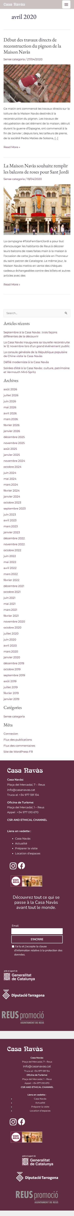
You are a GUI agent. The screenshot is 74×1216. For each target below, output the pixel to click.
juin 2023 (10, 514)
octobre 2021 (12, 591)
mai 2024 (10, 478)
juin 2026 (10, 401)
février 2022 (11, 580)
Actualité (21, 843)
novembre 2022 (14, 544)
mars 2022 (11, 574)
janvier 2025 (12, 454)
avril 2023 (10, 520)
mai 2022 (10, 562)
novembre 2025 (14, 443)
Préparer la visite (26, 848)
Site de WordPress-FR (18, 751)
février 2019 (11, 693)
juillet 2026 (11, 395)
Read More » (12, 147)
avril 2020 (10, 645)
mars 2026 (11, 419)
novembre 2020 (14, 621)
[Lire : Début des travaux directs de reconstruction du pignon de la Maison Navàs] (37, 83)
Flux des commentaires (19, 745)
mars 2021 (10, 609)
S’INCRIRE (37, 939)
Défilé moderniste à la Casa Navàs (26, 362)
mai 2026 (10, 407)
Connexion (11, 733)
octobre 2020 (12, 627)
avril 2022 (10, 568)
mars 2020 (11, 651)
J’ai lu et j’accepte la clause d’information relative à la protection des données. (38, 950)
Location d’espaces (27, 853)
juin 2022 (10, 556)
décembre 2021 (14, 586)
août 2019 (10, 681)
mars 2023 (11, 526)
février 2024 (12, 490)
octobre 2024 (12, 466)
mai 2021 (9, 603)
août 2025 (10, 449)
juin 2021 (9, 597)
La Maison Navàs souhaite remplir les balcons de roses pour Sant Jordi (36, 168)
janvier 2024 (12, 496)
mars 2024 (11, 484)
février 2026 (11, 425)
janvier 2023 (12, 532)
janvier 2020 (12, 657)
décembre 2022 (14, 538)
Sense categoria (14, 59)
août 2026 (10, 389)
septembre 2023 (15, 508)
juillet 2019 (11, 687)
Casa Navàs (22, 838)
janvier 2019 (11, 699)
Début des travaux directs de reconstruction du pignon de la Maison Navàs (32, 45)
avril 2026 (10, 413)
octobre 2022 (12, 550)
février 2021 (11, 615)
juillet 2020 (11, 633)
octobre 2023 (12, 502)
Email (15, 926)
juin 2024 (10, 472)
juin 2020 (10, 639)
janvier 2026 (12, 431)
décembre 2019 (14, 663)
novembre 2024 (14, 460)
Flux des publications (18, 739)
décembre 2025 (14, 437)
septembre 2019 (14, 675)
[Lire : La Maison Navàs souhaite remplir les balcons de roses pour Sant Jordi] (37, 209)
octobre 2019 (12, 669)
